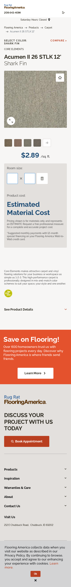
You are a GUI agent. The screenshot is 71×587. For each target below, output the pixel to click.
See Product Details (18, 309)
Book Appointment (28, 441)
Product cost (16, 195)
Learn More (32, 373)
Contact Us (12, 506)
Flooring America (13, 27)
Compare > (58, 40)
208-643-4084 (12, 12)
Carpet (48, 27)
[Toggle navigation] (63, 12)
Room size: (15, 168)
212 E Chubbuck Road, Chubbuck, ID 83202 (28, 525)
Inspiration (12, 478)
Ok (35, 573)
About (8, 497)
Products (34, 27)
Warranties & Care (17, 488)
